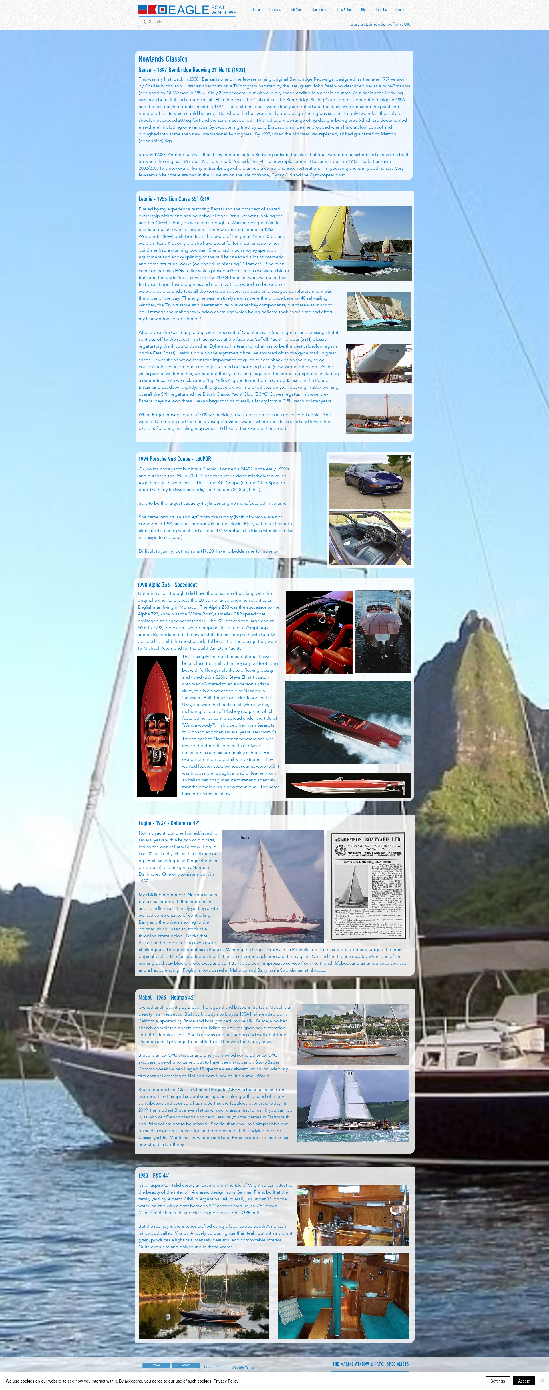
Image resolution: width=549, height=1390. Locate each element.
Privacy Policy (226, 1381)
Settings (497, 1381)
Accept (524, 1381)
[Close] (542, 1380)
